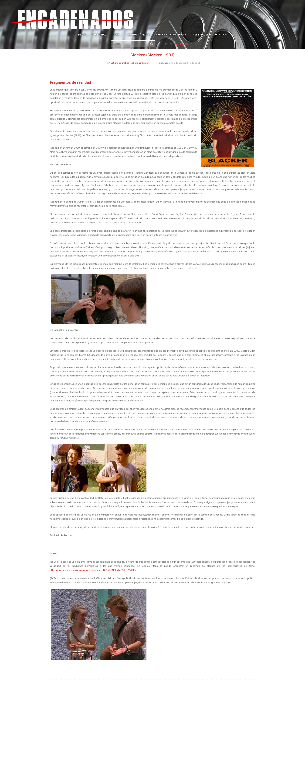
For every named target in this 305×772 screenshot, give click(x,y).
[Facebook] (161, 44)
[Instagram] (176, 44)
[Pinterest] (191, 44)
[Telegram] (181, 44)
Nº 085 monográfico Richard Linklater (128, 62)
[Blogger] (166, 44)
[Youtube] (186, 44)
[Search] (151, 43)
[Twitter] (171, 44)
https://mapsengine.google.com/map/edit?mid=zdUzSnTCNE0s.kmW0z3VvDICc (93, 570)
